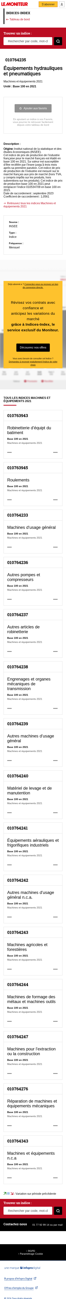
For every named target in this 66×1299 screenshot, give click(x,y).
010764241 (17, 828)
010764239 (17, 723)
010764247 (17, 1036)
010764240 (17, 776)
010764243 (17, 932)
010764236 (17, 562)
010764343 (17, 1141)
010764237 (17, 614)
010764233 (17, 515)
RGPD (31, 1250)
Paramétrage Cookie (31, 1253)
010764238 (17, 667)
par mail (58, 1224)
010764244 (17, 984)
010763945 (17, 467)
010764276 (17, 1089)
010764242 (17, 880)
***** (9, 452)
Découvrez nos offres (33, 347)
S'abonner (48, 4)
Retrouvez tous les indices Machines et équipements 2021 (30, 204)
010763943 (17, 415)
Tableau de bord (19, 19)
